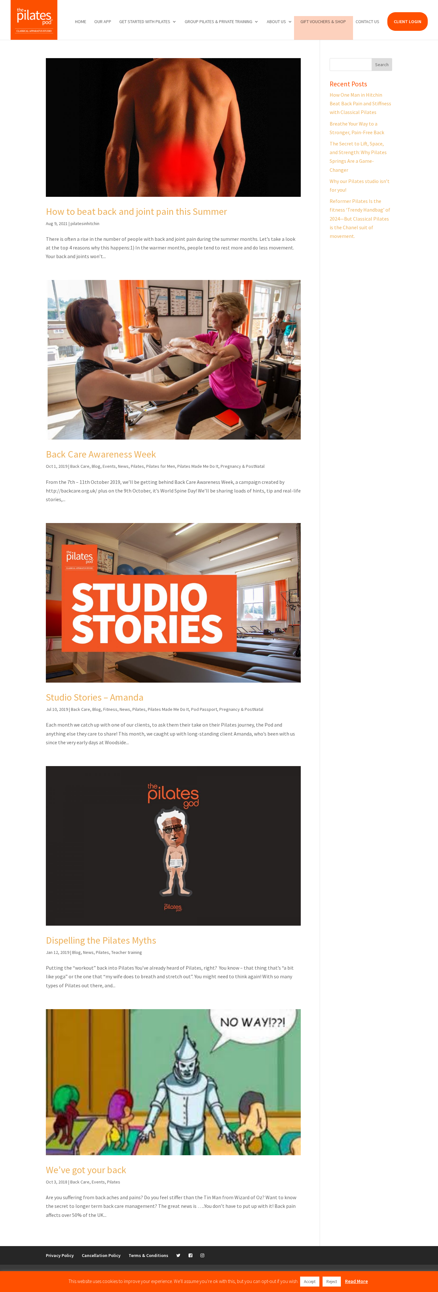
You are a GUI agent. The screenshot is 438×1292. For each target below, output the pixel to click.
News (123, 466)
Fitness (110, 709)
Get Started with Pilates (144, 21)
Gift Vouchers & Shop (323, 21)
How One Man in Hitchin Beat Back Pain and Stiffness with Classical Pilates (360, 103)
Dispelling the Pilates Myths (101, 940)
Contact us (367, 21)
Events (109, 466)
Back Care (79, 466)
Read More (356, 1281)
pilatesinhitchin (85, 223)
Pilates (137, 466)
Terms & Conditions (148, 1255)
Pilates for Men (160, 466)
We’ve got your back (86, 1170)
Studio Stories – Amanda (95, 697)
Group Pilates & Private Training (218, 21)
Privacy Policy (60, 1255)
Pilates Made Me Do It (197, 466)
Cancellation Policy (101, 1255)
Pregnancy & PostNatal (243, 466)
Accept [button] (310, 1281)
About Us (276, 21)
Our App (102, 21)
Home (80, 21)
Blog (96, 466)
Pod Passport (204, 709)
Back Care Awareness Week (101, 454)
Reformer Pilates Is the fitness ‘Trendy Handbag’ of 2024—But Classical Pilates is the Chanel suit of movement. (360, 218)
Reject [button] (331, 1281)
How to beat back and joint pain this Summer (136, 211)
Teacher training (126, 952)
